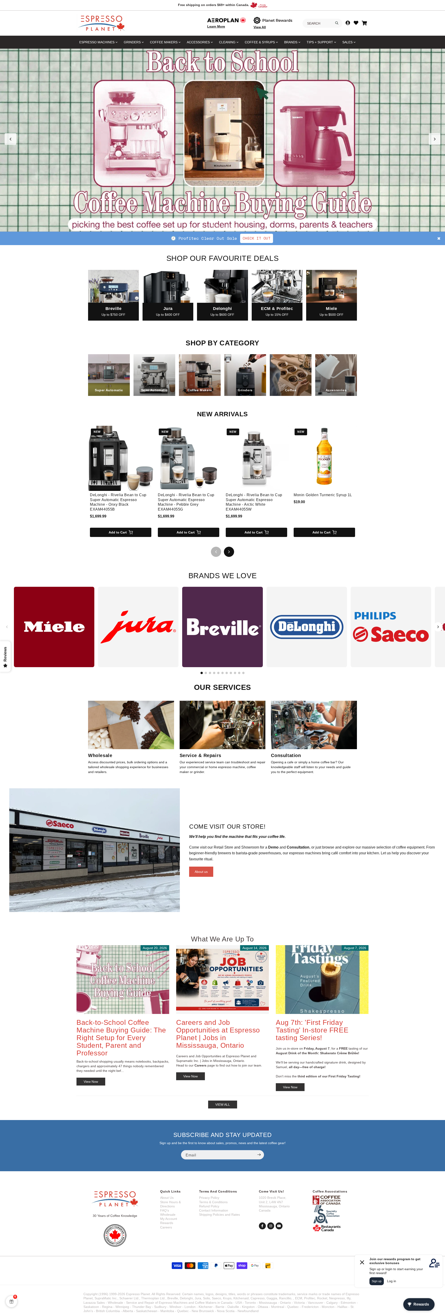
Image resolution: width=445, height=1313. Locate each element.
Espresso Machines (96, 42)
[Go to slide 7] (227, 673)
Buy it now (291, 238)
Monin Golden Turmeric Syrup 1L (323, 495)
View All (260, 27)
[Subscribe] (259, 1155)
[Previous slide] (10, 139)
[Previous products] (216, 552)
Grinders (132, 42)
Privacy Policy (209, 1197)
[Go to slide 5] (232, 226)
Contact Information (213, 1210)
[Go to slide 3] (222, 226)
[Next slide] (434, 139)
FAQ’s (164, 1210)
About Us (167, 1197)
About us (201, 872)
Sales (347, 42)
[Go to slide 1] (213, 225)
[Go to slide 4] (227, 226)
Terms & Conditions (213, 1202)
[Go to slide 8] (231, 673)
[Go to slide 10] (239, 673)
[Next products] (229, 552)
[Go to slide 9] (235, 673)
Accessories (198, 42)
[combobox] (322, 23)
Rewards (166, 1223)
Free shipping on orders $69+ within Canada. (213, 5)
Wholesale (167, 1214)
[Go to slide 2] (218, 226)
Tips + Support (320, 42)
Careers (166, 1227)
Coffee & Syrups (260, 42)
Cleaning (227, 42)
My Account (168, 1219)
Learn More (216, 26)
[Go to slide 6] (222, 673)
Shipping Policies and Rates (219, 1214)
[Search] (336, 23)
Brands (290, 42)
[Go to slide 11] (243, 673)
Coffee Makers (164, 42)
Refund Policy (209, 1206)
